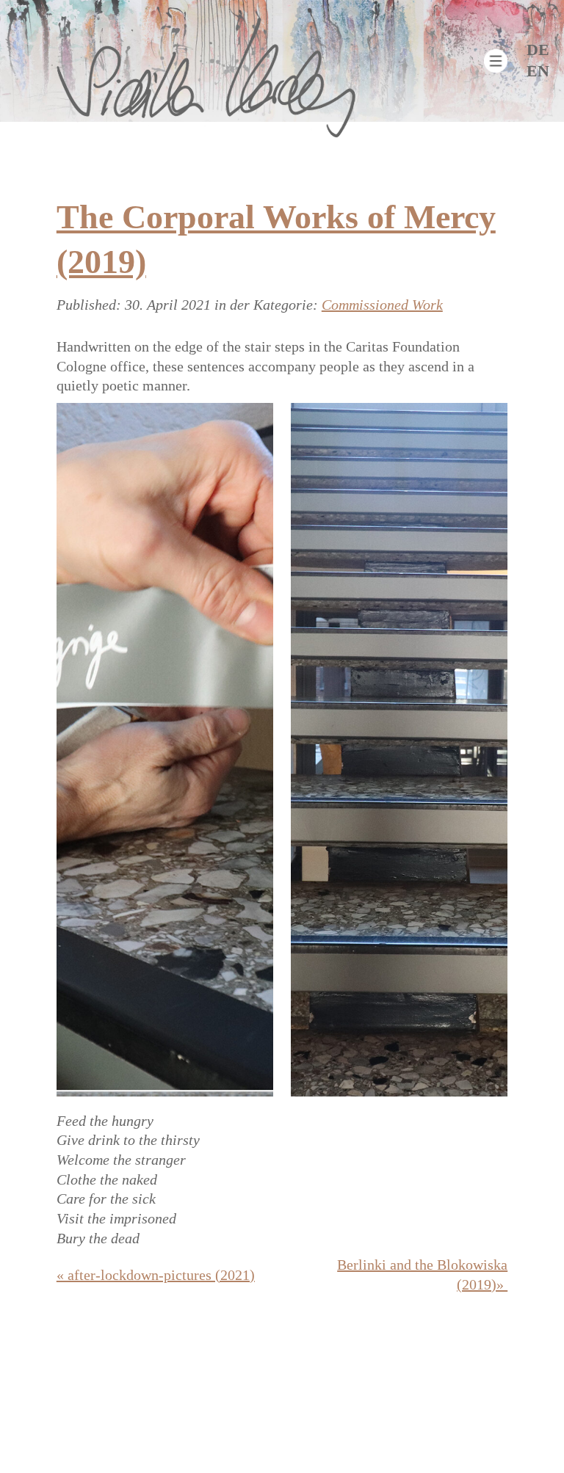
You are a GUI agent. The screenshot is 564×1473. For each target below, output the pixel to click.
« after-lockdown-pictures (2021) (156, 1275)
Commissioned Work (382, 305)
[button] (495, 61)
